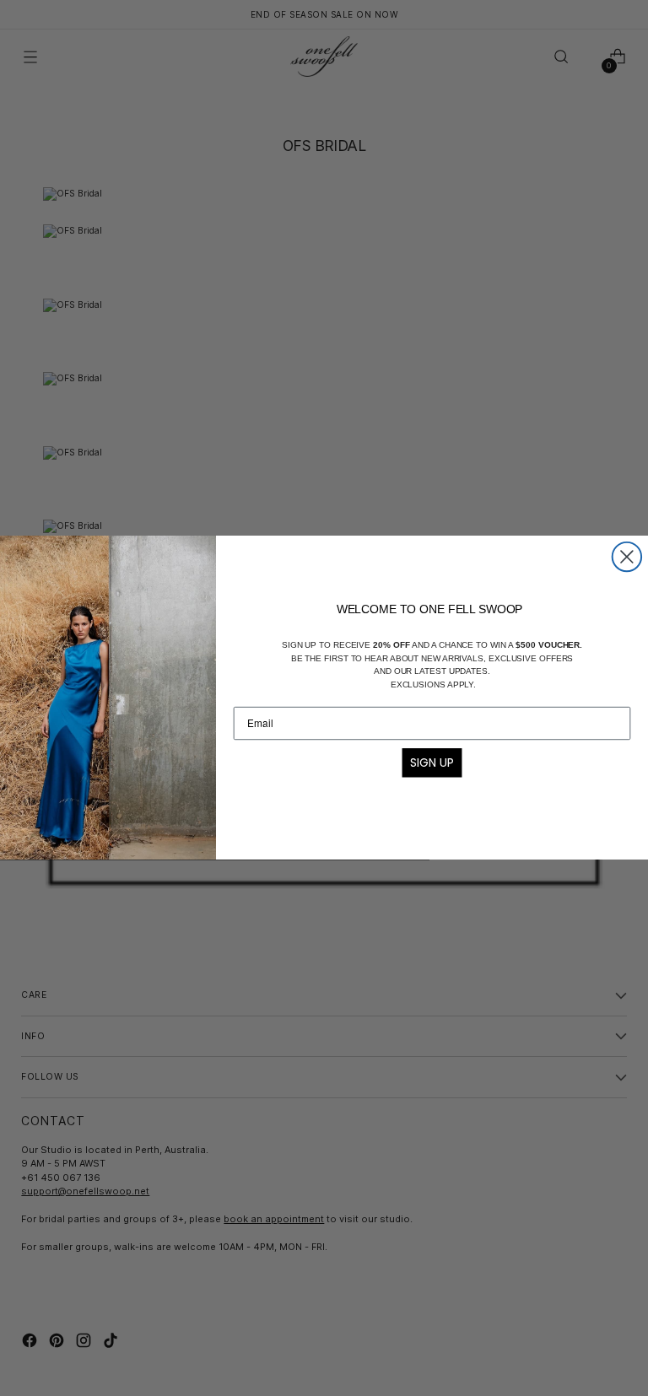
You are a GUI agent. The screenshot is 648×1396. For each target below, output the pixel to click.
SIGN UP (431, 762)
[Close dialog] (627, 556)
